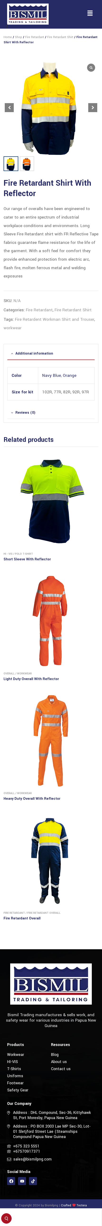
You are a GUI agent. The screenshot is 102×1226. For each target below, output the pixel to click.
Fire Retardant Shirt (60, 37)
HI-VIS (12, 1061)
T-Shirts (14, 1069)
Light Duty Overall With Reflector (31, 679)
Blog (55, 1054)
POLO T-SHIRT (24, 554)
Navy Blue (51, 375)
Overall (9, 673)
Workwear (24, 673)
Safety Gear (17, 1090)
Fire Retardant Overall (43, 913)
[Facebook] (11, 1181)
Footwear (15, 1083)
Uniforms (15, 1076)
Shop (18, 37)
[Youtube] (22, 1181)
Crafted (66, 1205)
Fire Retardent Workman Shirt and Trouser (54, 319)
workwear (13, 328)
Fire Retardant (34, 37)
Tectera (81, 1205)
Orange (69, 375)
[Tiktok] (33, 1181)
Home (8, 37)
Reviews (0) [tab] (25, 412)
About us (59, 1061)
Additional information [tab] (34, 353)
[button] (90, 13)
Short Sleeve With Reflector (27, 559)
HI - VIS (8, 554)
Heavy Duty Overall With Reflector (32, 798)
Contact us (61, 1069)
